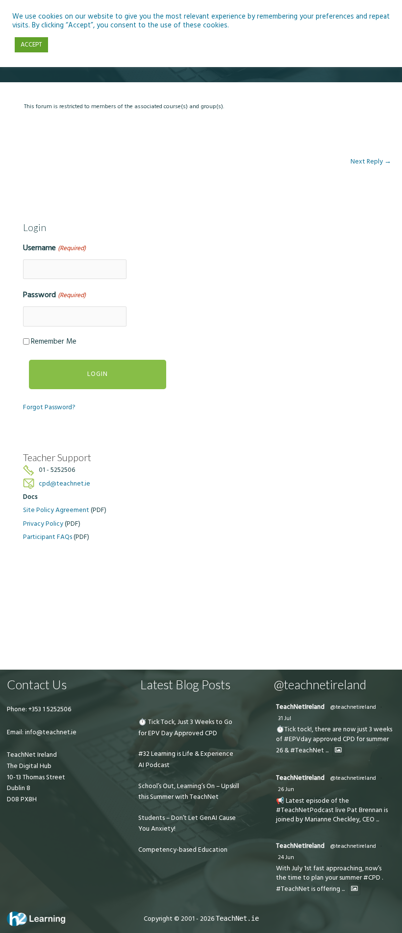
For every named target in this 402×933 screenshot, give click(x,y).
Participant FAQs (47, 537)
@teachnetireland (353, 707)
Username (54, 247)
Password (54, 294)
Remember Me (53, 341)
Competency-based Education (182, 849)
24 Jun (286, 857)
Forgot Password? (49, 407)
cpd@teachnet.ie (64, 483)
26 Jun (286, 789)
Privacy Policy (43, 523)
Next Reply (371, 161)
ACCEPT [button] (31, 44)
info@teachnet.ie (50, 732)
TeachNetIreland (300, 706)
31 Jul (284, 718)
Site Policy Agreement (56, 510)
